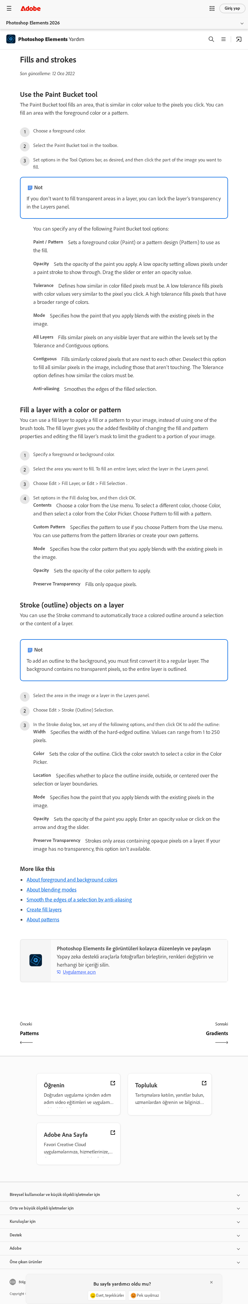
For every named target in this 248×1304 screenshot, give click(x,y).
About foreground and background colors (72, 879)
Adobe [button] (15, 1248)
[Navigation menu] (9, 8)
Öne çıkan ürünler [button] (26, 1261)
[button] (212, 8)
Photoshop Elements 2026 (33, 23)
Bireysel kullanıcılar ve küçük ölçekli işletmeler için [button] (55, 1194)
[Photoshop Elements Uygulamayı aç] (239, 39)
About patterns (43, 919)
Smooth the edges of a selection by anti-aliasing (79, 899)
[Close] (211, 1282)
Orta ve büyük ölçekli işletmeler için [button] (42, 1208)
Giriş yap (232, 8)
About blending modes (52, 889)
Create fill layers (44, 909)
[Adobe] (30, 8)
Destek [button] (16, 1235)
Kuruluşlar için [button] (23, 1221)
